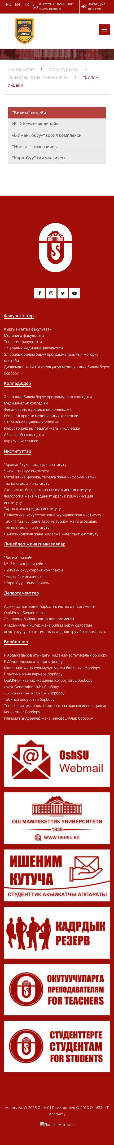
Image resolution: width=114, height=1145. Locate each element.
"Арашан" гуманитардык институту (35, 464)
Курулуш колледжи (21, 441)
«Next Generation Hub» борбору (31, 686)
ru (8, 4)
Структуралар (63, 69)
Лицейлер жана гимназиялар (38, 77)
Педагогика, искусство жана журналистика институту (52, 515)
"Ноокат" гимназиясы (35, 146)
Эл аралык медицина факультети (33, 348)
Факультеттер (19, 315)
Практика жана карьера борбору (33, 674)
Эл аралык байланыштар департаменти (39, 618)
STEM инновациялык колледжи (31, 422)
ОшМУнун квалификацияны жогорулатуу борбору (48, 680)
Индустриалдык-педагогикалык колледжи (42, 428)
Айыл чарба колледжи (24, 434)
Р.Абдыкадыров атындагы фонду (33, 661)
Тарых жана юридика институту (32, 508)
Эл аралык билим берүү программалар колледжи (48, 396)
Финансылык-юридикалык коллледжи (38, 409)
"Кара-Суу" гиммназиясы (38, 157)
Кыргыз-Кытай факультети (27, 329)
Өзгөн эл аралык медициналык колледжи (41, 415)
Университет (21, 69)
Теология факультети (23, 341)
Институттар (17, 451)
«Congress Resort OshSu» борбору (34, 693)
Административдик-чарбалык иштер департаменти (49, 606)
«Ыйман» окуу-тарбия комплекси (47, 135)
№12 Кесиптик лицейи (35, 123)
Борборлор (16, 641)
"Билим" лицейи (29, 112)
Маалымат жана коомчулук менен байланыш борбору (52, 668)
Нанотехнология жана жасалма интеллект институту (51, 534)
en (17, 4)
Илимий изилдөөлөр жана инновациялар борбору (48, 718)
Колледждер (17, 383)
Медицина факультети (24, 335)
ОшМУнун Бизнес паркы (25, 612)
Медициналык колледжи (26, 403)
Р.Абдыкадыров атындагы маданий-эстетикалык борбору (55, 655)
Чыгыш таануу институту (26, 471)
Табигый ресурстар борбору (29, 699)
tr (26, 4)
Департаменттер (21, 593)
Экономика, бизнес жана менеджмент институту (47, 489)
